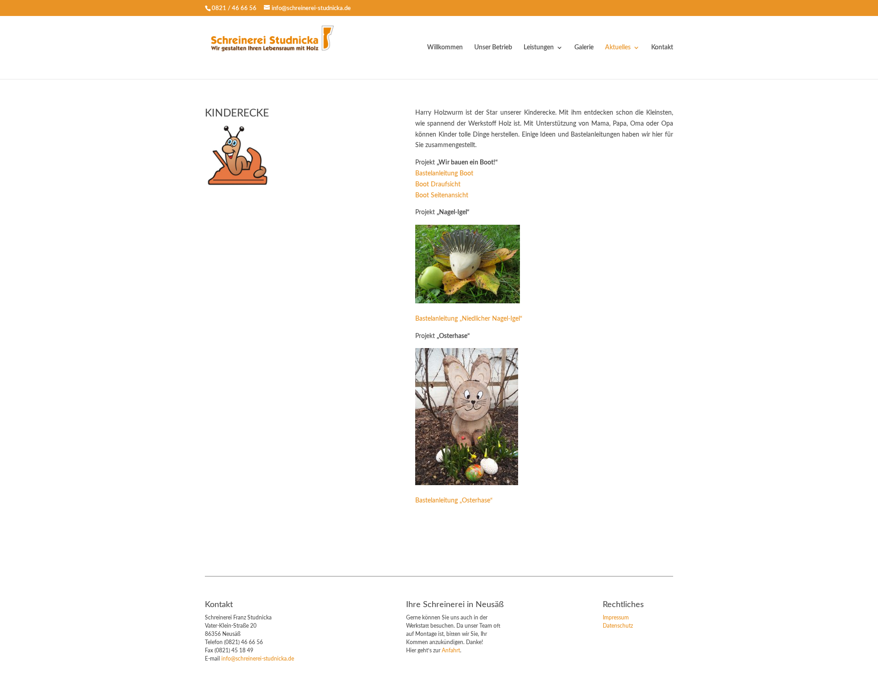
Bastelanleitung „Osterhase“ (454, 500)
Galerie (584, 47)
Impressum (616, 617)
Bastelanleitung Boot (444, 173)
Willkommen (445, 47)
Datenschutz (618, 626)
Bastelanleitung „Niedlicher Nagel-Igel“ (468, 319)
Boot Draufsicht (437, 184)
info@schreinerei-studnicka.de (257, 658)
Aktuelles (618, 47)
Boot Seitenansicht (441, 195)
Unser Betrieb (493, 47)
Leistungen (539, 47)
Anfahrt (451, 650)
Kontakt (662, 47)
